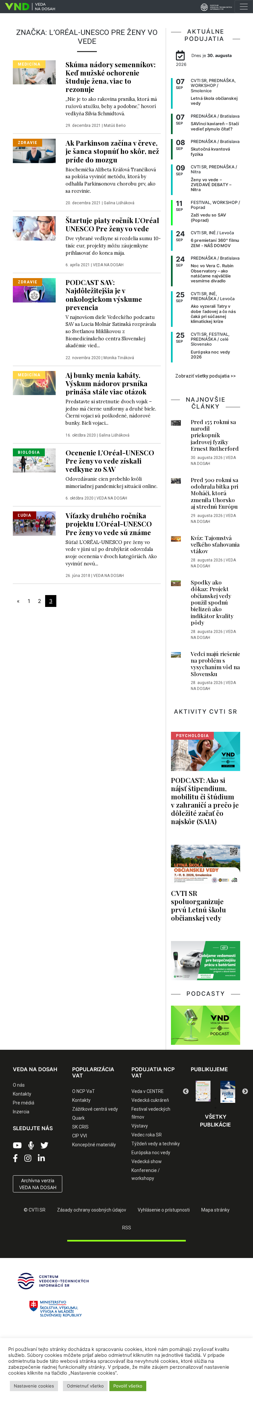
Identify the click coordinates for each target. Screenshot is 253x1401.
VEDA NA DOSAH (108, 265)
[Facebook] (15, 1158)
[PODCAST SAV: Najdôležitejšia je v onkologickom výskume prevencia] (34, 289)
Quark (78, 1118)
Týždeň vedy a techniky (155, 1143)
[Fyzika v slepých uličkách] (203, 1092)
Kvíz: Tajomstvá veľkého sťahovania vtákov (215, 544)
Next (245, 1091)
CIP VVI (79, 1135)
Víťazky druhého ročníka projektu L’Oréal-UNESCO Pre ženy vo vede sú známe (109, 523)
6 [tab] (215, 1107)
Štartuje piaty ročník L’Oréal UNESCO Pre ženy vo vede (112, 224)
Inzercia (21, 1111)
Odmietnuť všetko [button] (85, 1385)
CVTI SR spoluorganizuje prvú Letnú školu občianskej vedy (198, 905)
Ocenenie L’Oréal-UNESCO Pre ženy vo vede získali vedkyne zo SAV (110, 460)
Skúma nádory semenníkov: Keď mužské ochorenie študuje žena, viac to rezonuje (110, 77)
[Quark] (227, 1092)
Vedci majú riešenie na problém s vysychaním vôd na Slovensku (215, 663)
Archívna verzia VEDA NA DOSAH (37, 1184)
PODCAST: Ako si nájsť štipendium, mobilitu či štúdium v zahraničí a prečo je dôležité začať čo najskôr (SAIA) (205, 800)
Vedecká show (146, 1161)
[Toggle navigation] (244, 6)
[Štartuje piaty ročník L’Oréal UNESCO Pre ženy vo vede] (34, 227)
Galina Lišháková (119, 203)
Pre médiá (23, 1102)
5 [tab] (235, 1098)
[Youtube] (17, 1145)
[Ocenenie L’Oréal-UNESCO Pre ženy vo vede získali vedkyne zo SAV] (34, 460)
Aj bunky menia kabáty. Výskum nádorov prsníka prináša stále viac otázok (107, 383)
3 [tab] (215, 1098)
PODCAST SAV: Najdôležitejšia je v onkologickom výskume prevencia (104, 294)
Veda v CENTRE (147, 1091)
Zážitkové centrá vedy (95, 1109)
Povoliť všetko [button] (127, 1385)
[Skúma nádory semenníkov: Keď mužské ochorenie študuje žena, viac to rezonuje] (34, 72)
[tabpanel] (203, 1092)
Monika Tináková (118, 358)
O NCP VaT (83, 1091)
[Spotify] (31, 1145)
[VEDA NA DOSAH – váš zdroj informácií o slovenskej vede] (27, 6)
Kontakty (22, 1094)
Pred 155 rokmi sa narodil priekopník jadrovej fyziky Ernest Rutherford (215, 435)
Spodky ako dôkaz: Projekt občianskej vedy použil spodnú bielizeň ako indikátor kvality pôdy (212, 602)
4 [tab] (225, 1098)
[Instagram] (27, 1158)
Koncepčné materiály (94, 1144)
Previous (186, 1091)
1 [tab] (195, 1098)
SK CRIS (80, 1126)
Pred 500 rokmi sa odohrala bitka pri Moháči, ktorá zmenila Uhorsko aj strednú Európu (214, 493)
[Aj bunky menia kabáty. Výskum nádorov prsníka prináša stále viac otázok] (34, 382)
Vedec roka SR (146, 1134)
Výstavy (139, 1126)
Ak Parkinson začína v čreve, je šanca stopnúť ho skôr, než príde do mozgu (112, 151)
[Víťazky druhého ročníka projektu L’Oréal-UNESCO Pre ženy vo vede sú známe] (34, 523)
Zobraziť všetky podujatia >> (205, 376)
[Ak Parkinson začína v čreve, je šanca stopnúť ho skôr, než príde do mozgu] (34, 150)
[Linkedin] (41, 1158)
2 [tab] (205, 1098)
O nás (19, 1085)
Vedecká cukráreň (150, 1100)
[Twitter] (44, 1145)
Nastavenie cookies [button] (34, 1385)
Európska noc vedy (150, 1152)
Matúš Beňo (115, 125)
